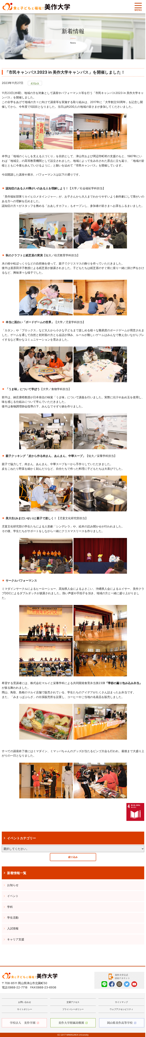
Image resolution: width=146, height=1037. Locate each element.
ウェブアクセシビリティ (121, 1009)
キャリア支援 (15, 939)
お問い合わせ (24, 1002)
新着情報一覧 (16, 873)
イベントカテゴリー (21, 838)
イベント (35, 83)
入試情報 (13, 928)
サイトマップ (121, 1002)
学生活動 (13, 917)
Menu (138, 6)
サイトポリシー (24, 1009)
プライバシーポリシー (73, 1009)
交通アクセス (73, 1002)
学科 (10, 907)
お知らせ (13, 885)
